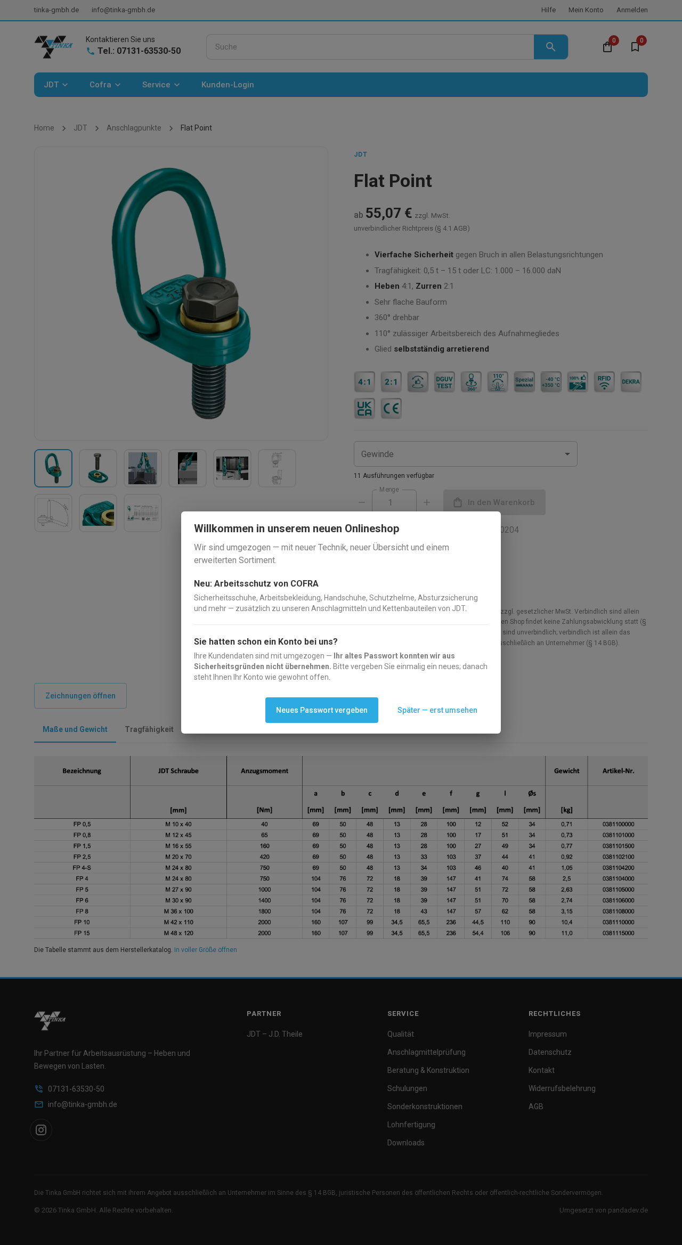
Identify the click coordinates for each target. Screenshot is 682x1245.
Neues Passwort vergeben (322, 710)
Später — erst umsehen (437, 710)
